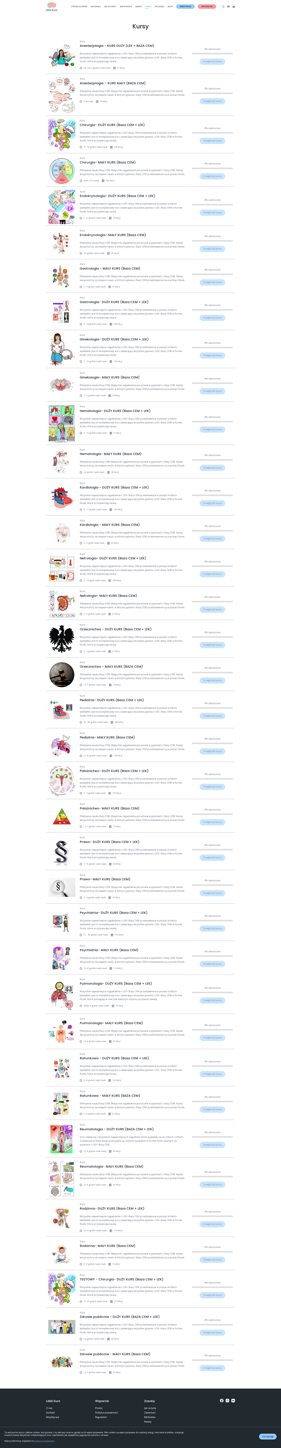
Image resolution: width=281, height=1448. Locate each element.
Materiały (96, 6)
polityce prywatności (44, 1440)
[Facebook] (221, 1400)
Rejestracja (185, 6)
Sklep (170, 6)
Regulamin (101, 1417)
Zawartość (150, 1412)
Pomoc (99, 1408)
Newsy (139, 6)
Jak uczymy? (110, 6)
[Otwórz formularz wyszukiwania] (223, 6)
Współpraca (126, 6)
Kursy (148, 6)
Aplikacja (159, 6)
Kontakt (50, 1412)
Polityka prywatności (106, 1412)
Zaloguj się (207, 6)
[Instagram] (227, 1400)
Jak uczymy (150, 1408)
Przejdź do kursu (212, 61)
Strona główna (79, 6)
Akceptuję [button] (268, 1436)
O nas (49, 1408)
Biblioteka (149, 1417)
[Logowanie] (228, 6)
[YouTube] (233, 1400)
